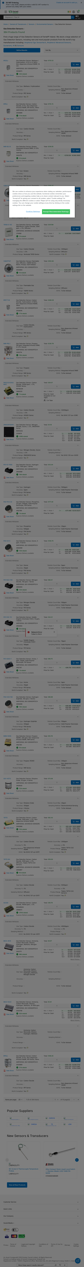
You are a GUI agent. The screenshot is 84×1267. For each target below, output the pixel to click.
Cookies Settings (33, 211)
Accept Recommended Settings (56, 211)
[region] (42, 202)
